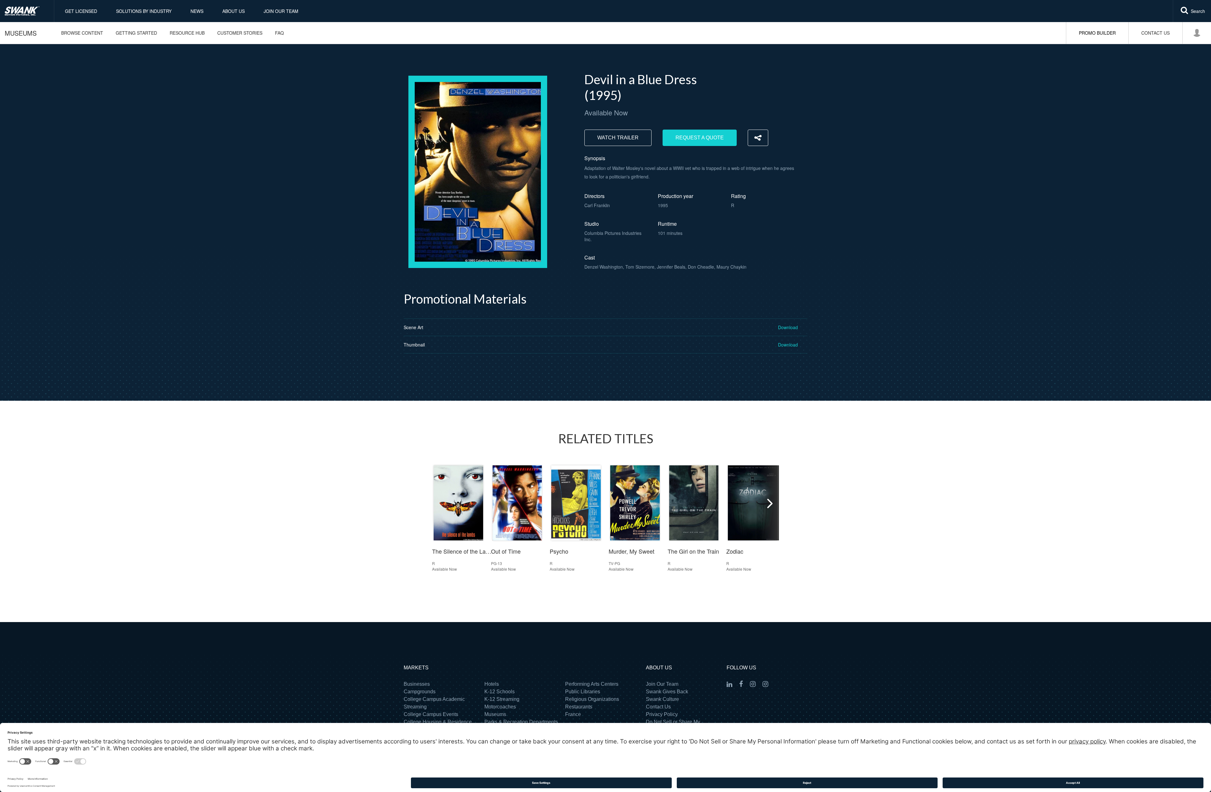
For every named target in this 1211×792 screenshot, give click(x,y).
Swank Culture (662, 699)
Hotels (491, 684)
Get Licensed (81, 11)
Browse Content (82, 33)
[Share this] (758, 138)
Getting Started (136, 33)
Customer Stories (239, 33)
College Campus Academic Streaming (434, 702)
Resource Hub (187, 33)
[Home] (27, 11)
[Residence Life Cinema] (765, 684)
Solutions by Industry (144, 11)
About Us (233, 11)
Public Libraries (582, 691)
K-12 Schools (499, 691)
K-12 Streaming (501, 699)
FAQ (279, 33)
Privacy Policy (662, 714)
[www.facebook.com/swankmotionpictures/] (741, 684)
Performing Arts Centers (591, 684)
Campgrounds (420, 691)
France (573, 714)
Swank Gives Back (667, 691)
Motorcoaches (500, 706)
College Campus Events (431, 714)
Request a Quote (700, 137)
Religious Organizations (592, 699)
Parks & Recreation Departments (521, 722)
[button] (769, 502)
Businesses (417, 684)
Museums (21, 33)
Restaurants (578, 706)
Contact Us (658, 706)
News (196, 11)
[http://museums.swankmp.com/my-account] (1196, 33)
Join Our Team (281, 11)
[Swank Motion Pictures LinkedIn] (729, 684)
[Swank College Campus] (753, 684)
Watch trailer (618, 137)
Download (788, 327)
